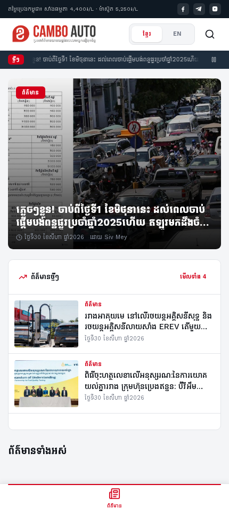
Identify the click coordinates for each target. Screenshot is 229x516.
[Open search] (210, 34)
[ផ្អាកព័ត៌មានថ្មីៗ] (214, 60)
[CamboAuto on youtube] (215, 9)
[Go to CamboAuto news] (54, 34)
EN (177, 33)
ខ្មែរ (147, 33)
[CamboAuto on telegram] (199, 9)
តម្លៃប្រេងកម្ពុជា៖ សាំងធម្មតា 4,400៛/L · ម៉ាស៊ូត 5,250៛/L (73, 8)
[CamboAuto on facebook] (183, 9)
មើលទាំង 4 (193, 276)
